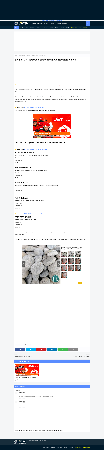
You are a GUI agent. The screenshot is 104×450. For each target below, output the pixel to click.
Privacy (52, 23)
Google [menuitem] (57, 27)
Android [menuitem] (62, 27)
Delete (23, 398)
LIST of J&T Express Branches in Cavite (34, 107)
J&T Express (27, 344)
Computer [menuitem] (51, 27)
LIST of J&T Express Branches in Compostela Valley (25, 378)
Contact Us (59, 447)
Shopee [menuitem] (45, 27)
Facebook (65, 23)
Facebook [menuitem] (39, 27)
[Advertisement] (52, 10)
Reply (20, 398)
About (34, 23)
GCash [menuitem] (26, 27)
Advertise (40, 23)
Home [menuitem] (16, 27)
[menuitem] (79, 27)
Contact (46, 23)
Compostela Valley (21, 55)
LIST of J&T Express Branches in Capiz (34, 213)
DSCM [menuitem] (67, 27)
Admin (17, 62)
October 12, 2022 (22, 393)
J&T (41, 96)
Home (16, 55)
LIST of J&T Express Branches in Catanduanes (35, 149)
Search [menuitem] (21, 27)
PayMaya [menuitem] (32, 27)
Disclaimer (59, 23)
